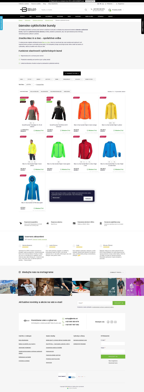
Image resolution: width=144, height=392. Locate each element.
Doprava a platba (36, 3)
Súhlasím (88, 198)
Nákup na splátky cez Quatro (27, 344)
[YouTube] (115, 322)
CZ (103, 3)
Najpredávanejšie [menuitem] (56, 91)
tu (81, 194)
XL (35, 161)
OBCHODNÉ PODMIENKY (25, 347)
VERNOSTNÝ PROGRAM (80, 344)
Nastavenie (56, 197)
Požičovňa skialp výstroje (53, 355)
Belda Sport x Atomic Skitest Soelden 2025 (58, 340)
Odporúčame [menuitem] (24, 91)
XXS (110, 123)
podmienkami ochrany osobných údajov (103, 307)
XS (30, 123)
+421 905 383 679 (99, 9)
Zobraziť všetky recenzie (40, 239)
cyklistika (28, 84)
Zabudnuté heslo (113, 363)
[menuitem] (23, 16)
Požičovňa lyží (50, 351)
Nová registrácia (113, 360)
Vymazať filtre (40, 84)
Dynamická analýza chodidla (54, 347)
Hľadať (86, 10)
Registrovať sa (90, 1)
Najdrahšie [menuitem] (44, 91)
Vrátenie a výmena (24, 3)
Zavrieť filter (72, 73)
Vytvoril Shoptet (73, 388)
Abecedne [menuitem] (67, 91)
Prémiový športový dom (53, 359)
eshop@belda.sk (71, 318)
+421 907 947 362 (72, 325)
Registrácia (121, 3)
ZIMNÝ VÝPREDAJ (142, 26)
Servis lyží (49, 362)
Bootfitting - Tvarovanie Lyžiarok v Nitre (58, 344)
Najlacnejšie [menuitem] (34, 91)
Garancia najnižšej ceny (80, 340)
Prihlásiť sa (118, 303)
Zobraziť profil (116, 272)
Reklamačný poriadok (25, 357)
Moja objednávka (53, 3)
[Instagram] (112, 322)
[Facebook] (108, 322)
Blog (44, 3)
